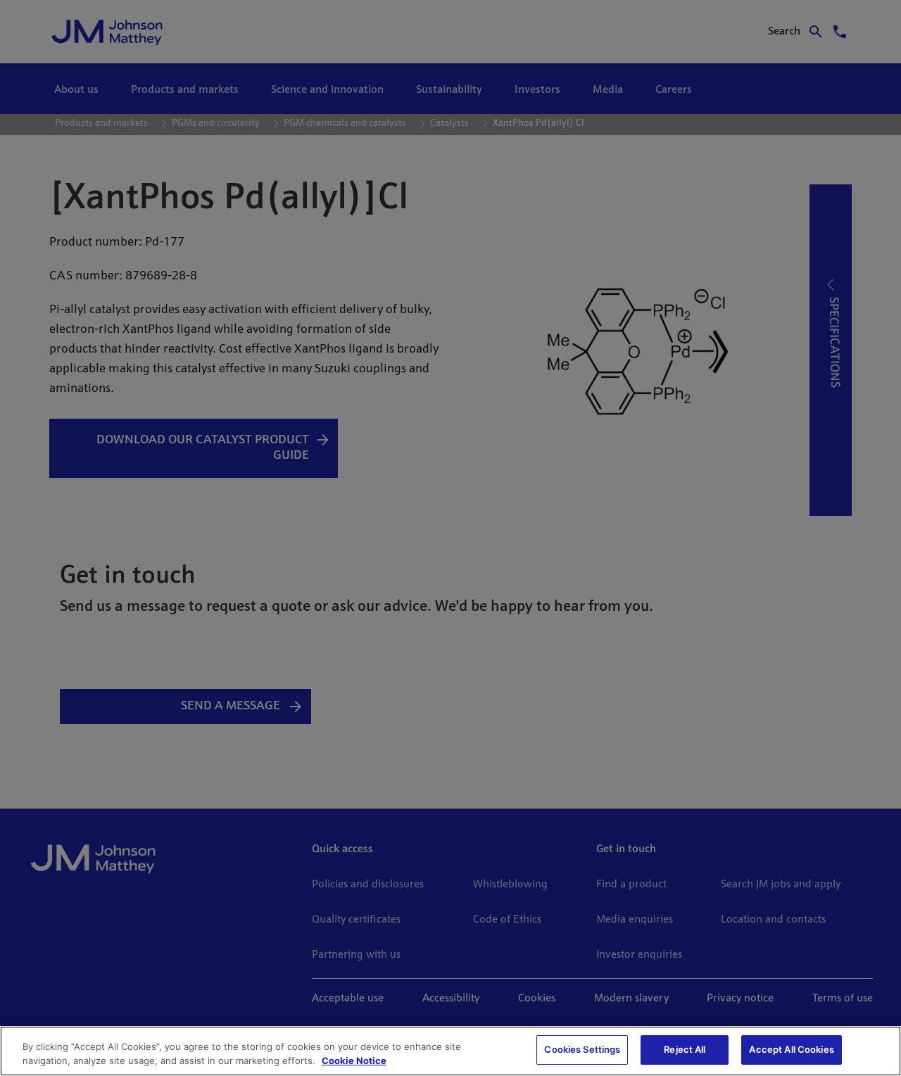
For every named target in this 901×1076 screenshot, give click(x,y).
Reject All (684, 1049)
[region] (450, 1051)
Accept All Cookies (791, 1049)
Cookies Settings (582, 1049)
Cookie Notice (354, 1060)
